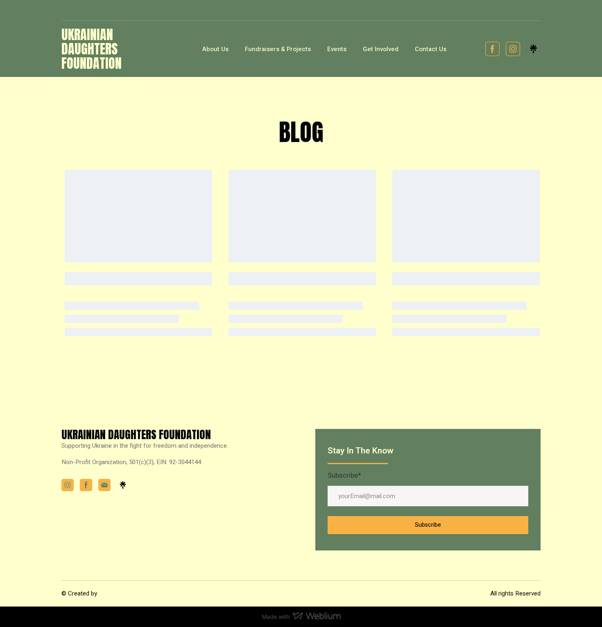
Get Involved (380, 49)
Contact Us (430, 49)
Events (336, 49)
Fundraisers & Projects (278, 49)
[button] (492, 49)
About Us (215, 49)
